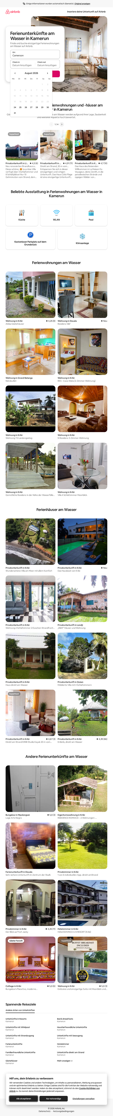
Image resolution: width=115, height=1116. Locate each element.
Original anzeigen (82, 3)
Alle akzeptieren (23, 1098)
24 (15, 107)
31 (15, 113)
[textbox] (22, 65)
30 (48, 107)
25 (20, 107)
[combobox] (35, 55)
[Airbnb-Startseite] (13, 11)
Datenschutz (44, 1111)
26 (26, 107)
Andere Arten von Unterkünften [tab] (20, 1010)
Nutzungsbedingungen (63, 1111)
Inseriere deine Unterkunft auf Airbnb (86, 11)
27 (31, 107)
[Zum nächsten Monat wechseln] (47, 73)
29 (42, 107)
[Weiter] (61, 124)
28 (37, 107)
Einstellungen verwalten (84, 1098)
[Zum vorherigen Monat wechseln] (15, 73)
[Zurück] (51, 124)
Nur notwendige (53, 1098)
